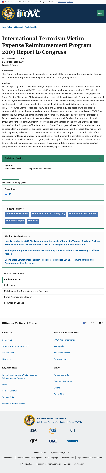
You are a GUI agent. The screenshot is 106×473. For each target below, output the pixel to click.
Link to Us (6, 359)
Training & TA (8, 397)
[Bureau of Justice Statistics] (53, 434)
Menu (100, 13)
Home (4, 27)
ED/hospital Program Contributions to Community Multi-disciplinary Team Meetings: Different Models (52, 252)
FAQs (4, 384)
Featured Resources (63, 381)
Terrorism (33, 220)
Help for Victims (9, 391)
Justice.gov (79, 464)
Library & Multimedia (15, 27)
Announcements (61, 375)
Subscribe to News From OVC (15, 346)
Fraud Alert (59, 394)
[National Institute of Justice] (72, 433)
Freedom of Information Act (48, 464)
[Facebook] (86, 324)
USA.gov (67, 464)
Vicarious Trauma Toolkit (13, 403)
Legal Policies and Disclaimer (89, 458)
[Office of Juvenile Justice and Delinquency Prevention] (33, 443)
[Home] (30, 13)
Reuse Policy (8, 352)
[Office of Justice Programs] (8, 13)
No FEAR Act (27, 464)
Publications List (31, 27)
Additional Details (14, 158)
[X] (93, 324)
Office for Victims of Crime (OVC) (48, 213)
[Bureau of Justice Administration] (34, 433)
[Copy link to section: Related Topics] (23, 208)
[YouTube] (101, 324)
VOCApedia (59, 346)
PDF (10, 194)
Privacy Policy (68, 458)
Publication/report (15, 220)
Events (57, 387)
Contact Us (7, 340)
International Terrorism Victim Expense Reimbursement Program (19, 376)
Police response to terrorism (83, 213)
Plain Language (51, 458)
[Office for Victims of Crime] (53, 443)
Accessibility (7, 458)
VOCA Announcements (64, 340)
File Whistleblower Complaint (29, 458)
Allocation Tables (62, 352)
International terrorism (17, 213)
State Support (60, 359)
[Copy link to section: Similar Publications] (29, 236)
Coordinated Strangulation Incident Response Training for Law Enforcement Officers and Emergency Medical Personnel (49, 261)
